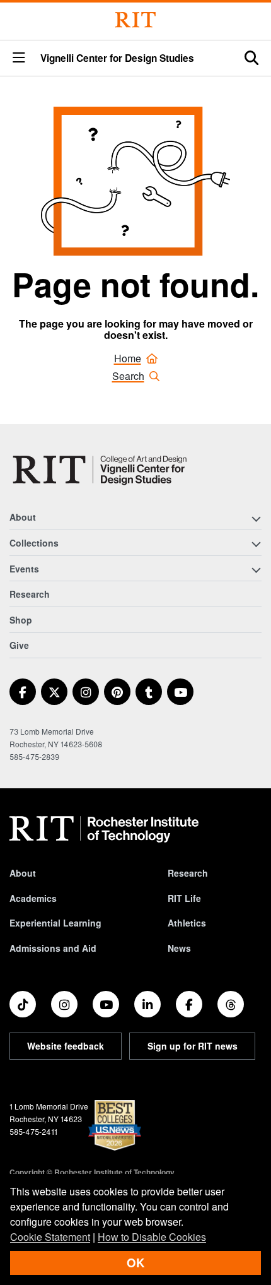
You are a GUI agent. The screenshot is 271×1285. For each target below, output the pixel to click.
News (179, 948)
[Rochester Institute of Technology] (135, 20)
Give (19, 645)
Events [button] (24, 568)
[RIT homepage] (104, 829)
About (22, 873)
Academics (33, 898)
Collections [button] (34, 542)
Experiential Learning (55, 922)
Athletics (187, 922)
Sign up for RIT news (192, 1045)
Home (127, 358)
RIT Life (184, 898)
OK (135, 1262)
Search (128, 376)
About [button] (22, 517)
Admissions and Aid (52, 948)
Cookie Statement (50, 1236)
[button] (19, 58)
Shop (20, 619)
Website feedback (65, 1045)
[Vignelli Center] (102, 469)
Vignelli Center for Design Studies (117, 58)
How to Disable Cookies (152, 1236)
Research (29, 594)
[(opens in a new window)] (22, 691)
